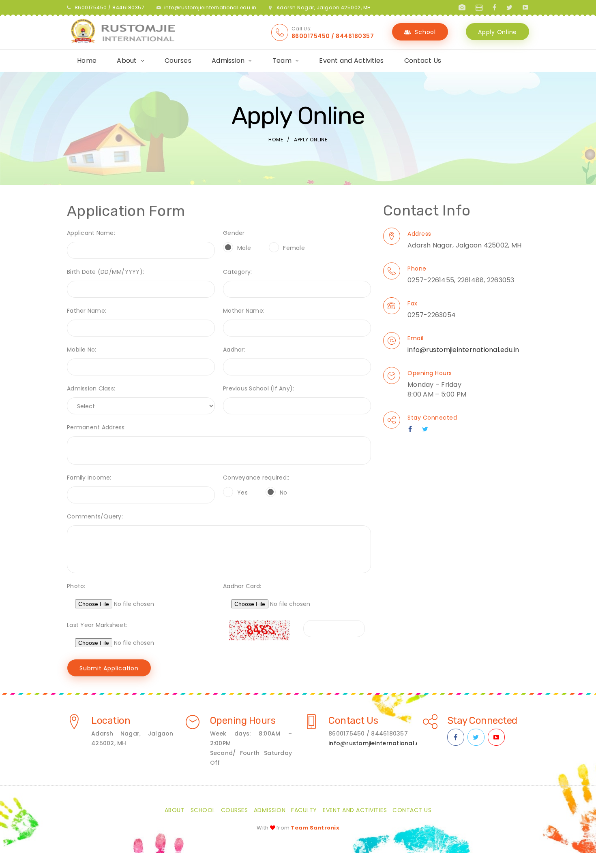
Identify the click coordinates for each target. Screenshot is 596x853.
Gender (234, 233)
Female (294, 248)
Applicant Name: (91, 233)
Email (415, 338)
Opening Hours (429, 373)
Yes (242, 492)
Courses (178, 60)
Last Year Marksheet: (97, 625)
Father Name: (86, 311)
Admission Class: (91, 388)
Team (282, 60)
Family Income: (89, 477)
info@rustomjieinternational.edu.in (210, 7)
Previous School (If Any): (258, 388)
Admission (228, 60)
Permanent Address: (96, 427)
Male (244, 248)
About (127, 60)
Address (419, 234)
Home (86, 60)
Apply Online (497, 32)
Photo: (76, 586)
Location (110, 720)
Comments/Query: (95, 516)
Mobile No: (81, 349)
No (283, 492)
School (425, 32)
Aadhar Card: (242, 586)
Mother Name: (243, 311)
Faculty (304, 810)
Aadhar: (234, 349)
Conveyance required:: (256, 477)
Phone (417, 268)
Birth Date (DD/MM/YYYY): (105, 272)
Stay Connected (432, 418)
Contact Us (423, 60)
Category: (237, 272)
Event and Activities (351, 60)
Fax (412, 303)
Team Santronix (315, 828)
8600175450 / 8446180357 (333, 36)
